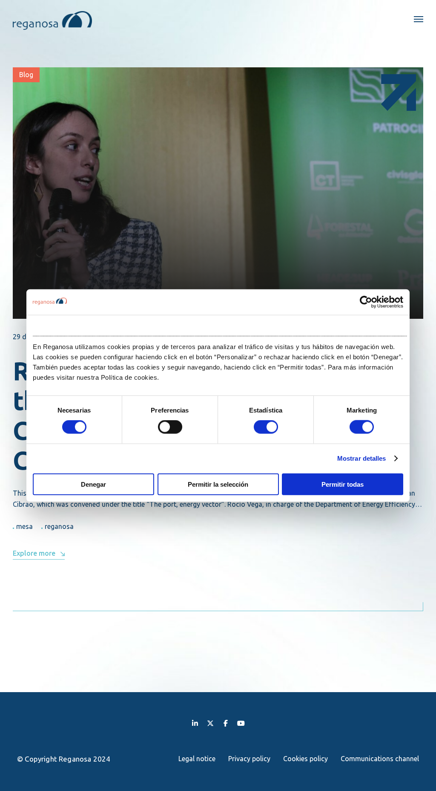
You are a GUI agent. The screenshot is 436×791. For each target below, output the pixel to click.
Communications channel (380, 758)
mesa (24, 526)
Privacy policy (249, 758)
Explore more (34, 553)
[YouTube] (241, 723)
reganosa (59, 526)
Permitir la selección (218, 484)
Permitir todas (342, 484)
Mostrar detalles (361, 458)
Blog (26, 74)
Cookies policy (305, 758)
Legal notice (196, 758)
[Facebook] (226, 723)
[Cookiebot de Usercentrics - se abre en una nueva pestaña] (366, 302)
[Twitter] (210, 723)
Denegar (93, 484)
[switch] (170, 427)
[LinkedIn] (195, 723)
